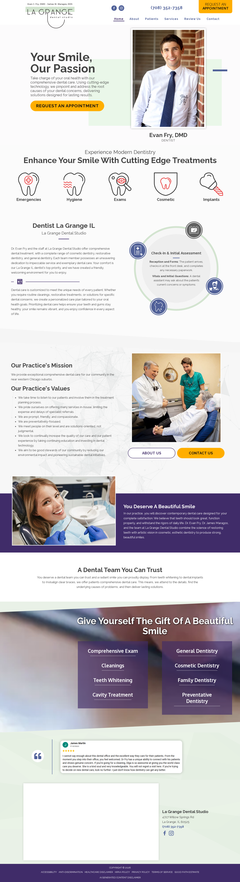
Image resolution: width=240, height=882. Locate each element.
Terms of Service (162, 872)
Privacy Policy (141, 872)
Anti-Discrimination (71, 872)
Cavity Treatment (113, 694)
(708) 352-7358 (167, 7)
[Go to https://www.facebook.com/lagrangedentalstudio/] (114, 8)
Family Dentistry (197, 680)
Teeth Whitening (112, 680)
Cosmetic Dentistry (197, 665)
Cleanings (113, 665)
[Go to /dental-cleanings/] (74, 186)
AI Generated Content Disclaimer (120, 877)
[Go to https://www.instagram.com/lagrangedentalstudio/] (121, 8)
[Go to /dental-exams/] (120, 186)
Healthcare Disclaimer (99, 872)
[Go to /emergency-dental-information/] (28, 186)
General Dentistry (197, 651)
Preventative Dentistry (197, 697)
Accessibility (49, 872)
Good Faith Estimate (187, 872)
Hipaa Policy (122, 872)
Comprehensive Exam (113, 651)
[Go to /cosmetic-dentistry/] (165, 186)
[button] (67, 106)
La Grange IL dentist (29, 267)
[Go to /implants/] (211, 186)
